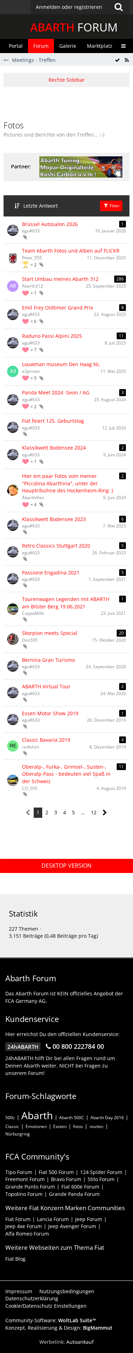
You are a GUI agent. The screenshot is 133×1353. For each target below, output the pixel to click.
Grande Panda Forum (74, 1194)
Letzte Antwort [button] (40, 205)
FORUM (74, 27)
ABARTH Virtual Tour (46, 686)
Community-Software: (50, 1320)
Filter (114, 206)
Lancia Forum (53, 1219)
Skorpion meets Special (49, 633)
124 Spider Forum (101, 1172)
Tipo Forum (18, 1172)
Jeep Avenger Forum (72, 1226)
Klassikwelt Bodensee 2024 (54, 447)
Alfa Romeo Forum (27, 1233)
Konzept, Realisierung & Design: (58, 1327)
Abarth (37, 1115)
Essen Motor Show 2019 (50, 713)
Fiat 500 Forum (56, 1172)
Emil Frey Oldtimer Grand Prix (57, 307)
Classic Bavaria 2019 (46, 739)
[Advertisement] (68, 103)
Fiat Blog (15, 1258)
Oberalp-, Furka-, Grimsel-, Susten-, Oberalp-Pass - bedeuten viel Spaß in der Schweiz (66, 774)
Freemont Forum (25, 1179)
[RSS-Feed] (126, 60)
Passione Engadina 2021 (50, 572)
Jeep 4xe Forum (23, 1226)
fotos (78, 1126)
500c (10, 1118)
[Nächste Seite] (105, 813)
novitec (96, 1126)
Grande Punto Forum (30, 1186)
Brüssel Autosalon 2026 (50, 224)
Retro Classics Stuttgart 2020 (56, 545)
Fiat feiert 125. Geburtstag (53, 420)
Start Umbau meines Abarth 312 (60, 279)
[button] (80, 7)
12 (93, 812)
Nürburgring (17, 1134)
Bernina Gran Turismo (48, 660)
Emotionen (36, 1126)
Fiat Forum (18, 1219)
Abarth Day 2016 (107, 1118)
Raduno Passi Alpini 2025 (52, 336)
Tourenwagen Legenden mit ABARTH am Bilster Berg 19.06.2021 (65, 603)
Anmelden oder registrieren (69, 7)
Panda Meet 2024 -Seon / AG (55, 392)
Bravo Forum (66, 1179)
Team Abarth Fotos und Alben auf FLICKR (71, 250)
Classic (12, 1126)
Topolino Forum (24, 1194)
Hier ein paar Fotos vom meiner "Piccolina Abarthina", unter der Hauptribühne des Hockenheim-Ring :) (67, 483)
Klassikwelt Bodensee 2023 (54, 519)
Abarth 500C (71, 1118)
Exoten (60, 1126)
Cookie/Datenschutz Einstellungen (46, 1305)
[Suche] (118, 7)
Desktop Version (66, 865)
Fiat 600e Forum (80, 1186)
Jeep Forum (88, 1219)
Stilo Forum (101, 1179)
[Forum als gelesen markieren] (117, 60)
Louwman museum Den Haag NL (61, 364)
